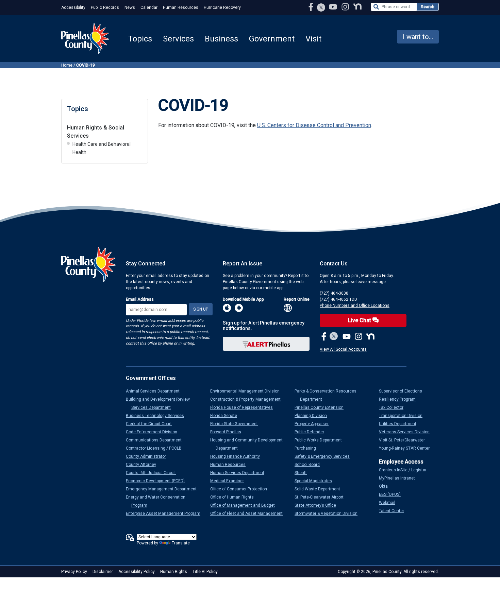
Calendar (148, 7)
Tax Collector (393, 407)
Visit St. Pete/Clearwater (404, 440)
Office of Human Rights (235, 497)
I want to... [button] (418, 37)
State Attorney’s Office (318, 505)
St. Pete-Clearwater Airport (322, 497)
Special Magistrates (316, 480)
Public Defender (312, 432)
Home (66, 65)
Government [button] (272, 38)
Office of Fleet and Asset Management (249, 513)
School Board (310, 464)
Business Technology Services (157, 415)
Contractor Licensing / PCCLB (156, 448)
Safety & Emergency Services (325, 456)
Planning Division (313, 415)
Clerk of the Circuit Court (151, 423)
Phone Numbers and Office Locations (354, 305)
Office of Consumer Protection (241, 489)
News (129, 7)
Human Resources (180, 7)
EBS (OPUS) (392, 494)
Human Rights (173, 571)
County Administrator (148, 456)
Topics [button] (140, 38)
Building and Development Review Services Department (160, 403)
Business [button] (221, 38)
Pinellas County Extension (322, 407)
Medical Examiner (230, 480)
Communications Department (156, 440)
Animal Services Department (155, 391)
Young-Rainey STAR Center (407, 448)
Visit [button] (313, 38)
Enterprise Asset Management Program (165, 513)
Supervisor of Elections (403, 391)
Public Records (105, 7)
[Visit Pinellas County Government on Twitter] (321, 8)
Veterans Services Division (407, 432)
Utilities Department (400, 423)
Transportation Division (403, 415)
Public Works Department (321, 440)
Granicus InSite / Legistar (405, 470)
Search (427, 6)
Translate (181, 543)
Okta (386, 486)
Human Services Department (240, 472)
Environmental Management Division (248, 391)
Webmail (389, 502)
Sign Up (200, 309)
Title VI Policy (205, 571)
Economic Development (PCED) (158, 480)
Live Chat (360, 320)
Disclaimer (103, 571)
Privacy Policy (74, 571)
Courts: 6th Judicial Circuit (153, 472)
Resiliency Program (400, 399)
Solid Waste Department (320, 489)
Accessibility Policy (136, 571)
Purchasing (308, 448)
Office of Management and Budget (245, 505)
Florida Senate (226, 415)
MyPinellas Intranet (399, 478)
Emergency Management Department (164, 489)
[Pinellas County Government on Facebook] (311, 6)
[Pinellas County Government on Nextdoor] (357, 6)
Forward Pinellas (228, 432)
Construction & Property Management (248, 399)
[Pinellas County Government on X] (334, 336)
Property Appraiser (314, 423)
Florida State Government (237, 423)
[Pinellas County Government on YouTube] (333, 6)
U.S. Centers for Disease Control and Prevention (314, 125)
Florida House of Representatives (244, 407)
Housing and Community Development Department (249, 444)
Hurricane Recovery (222, 7)
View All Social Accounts (343, 349)
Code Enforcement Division (154, 432)
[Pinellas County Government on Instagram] (346, 6)
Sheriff (303, 472)
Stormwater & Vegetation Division (328, 513)
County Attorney (143, 464)
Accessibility (73, 7)
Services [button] (178, 38)
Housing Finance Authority (238, 456)
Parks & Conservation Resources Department (328, 395)
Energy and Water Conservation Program (158, 501)
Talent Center (394, 510)
